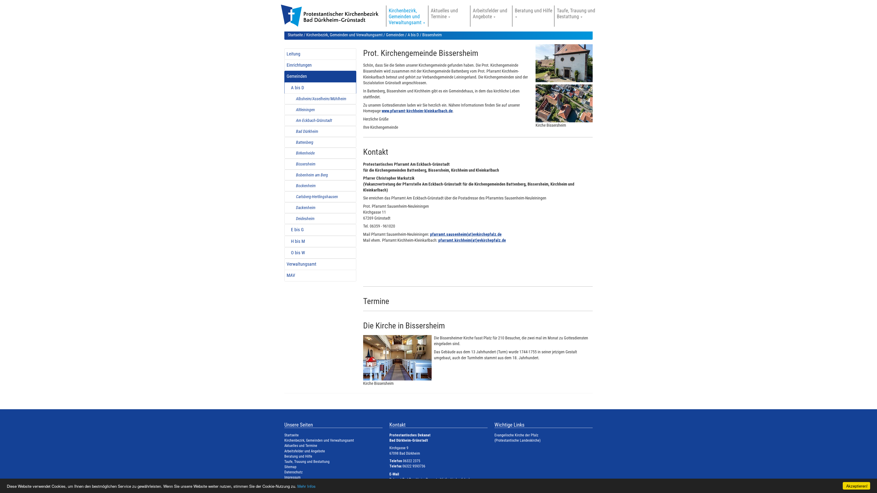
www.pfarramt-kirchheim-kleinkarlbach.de (417, 110)
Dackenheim (305, 207)
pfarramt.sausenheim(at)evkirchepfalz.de (466, 234)
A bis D (413, 34)
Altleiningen (305, 109)
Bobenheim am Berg (312, 175)
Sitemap (290, 467)
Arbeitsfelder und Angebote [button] (490, 13)
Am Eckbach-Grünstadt (314, 120)
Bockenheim (306, 185)
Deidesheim (305, 218)
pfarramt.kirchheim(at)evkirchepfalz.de (472, 240)
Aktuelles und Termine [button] (444, 13)
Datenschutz (293, 472)
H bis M (298, 241)
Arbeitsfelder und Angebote (304, 451)
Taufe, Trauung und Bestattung (307, 461)
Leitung (293, 54)
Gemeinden (395, 34)
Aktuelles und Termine (300, 445)
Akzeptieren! (857, 486)
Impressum (292, 477)
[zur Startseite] (332, 18)
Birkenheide (305, 153)
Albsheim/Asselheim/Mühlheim (321, 98)
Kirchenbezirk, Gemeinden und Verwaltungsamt (344, 34)
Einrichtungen (299, 65)
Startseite (295, 34)
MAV (291, 275)
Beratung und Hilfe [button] (534, 10)
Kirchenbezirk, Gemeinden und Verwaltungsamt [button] (406, 16)
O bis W (298, 252)
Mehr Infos (306, 486)
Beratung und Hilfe (298, 456)
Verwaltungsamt (301, 264)
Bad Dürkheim (307, 131)
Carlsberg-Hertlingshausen (317, 196)
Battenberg (304, 142)
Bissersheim (305, 164)
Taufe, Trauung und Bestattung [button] (576, 13)
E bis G (297, 229)
